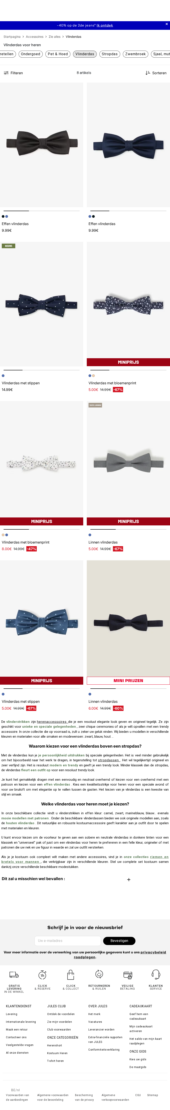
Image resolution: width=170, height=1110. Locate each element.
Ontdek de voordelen (61, 1014)
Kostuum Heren (57, 1053)
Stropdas (110, 54)
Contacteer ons (16, 1037)
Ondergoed (30, 54)
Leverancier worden (101, 1029)
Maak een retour (17, 1029)
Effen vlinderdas (15, 224)
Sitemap (152, 1095)
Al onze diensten (17, 1052)
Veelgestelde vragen (20, 1045)
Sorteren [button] (159, 73)
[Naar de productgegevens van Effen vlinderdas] (41, 145)
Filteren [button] (17, 73)
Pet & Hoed (58, 54)
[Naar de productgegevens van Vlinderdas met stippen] (41, 304)
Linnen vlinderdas (103, 542)
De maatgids (138, 1067)
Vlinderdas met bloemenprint (112, 383)
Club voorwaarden (59, 1029)
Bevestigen (119, 941)
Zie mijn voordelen (59, 1021)
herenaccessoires (52, 722)
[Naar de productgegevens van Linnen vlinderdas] (128, 463)
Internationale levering (21, 1021)
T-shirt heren (55, 1061)
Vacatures (95, 1021)
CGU (138, 1095)
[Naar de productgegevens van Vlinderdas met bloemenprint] (128, 304)
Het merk (94, 1014)
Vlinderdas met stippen (21, 383)
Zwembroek (135, 54)
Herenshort (54, 1045)
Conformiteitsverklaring (104, 1049)
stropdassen (109, 760)
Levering (11, 1014)
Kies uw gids (137, 1059)
